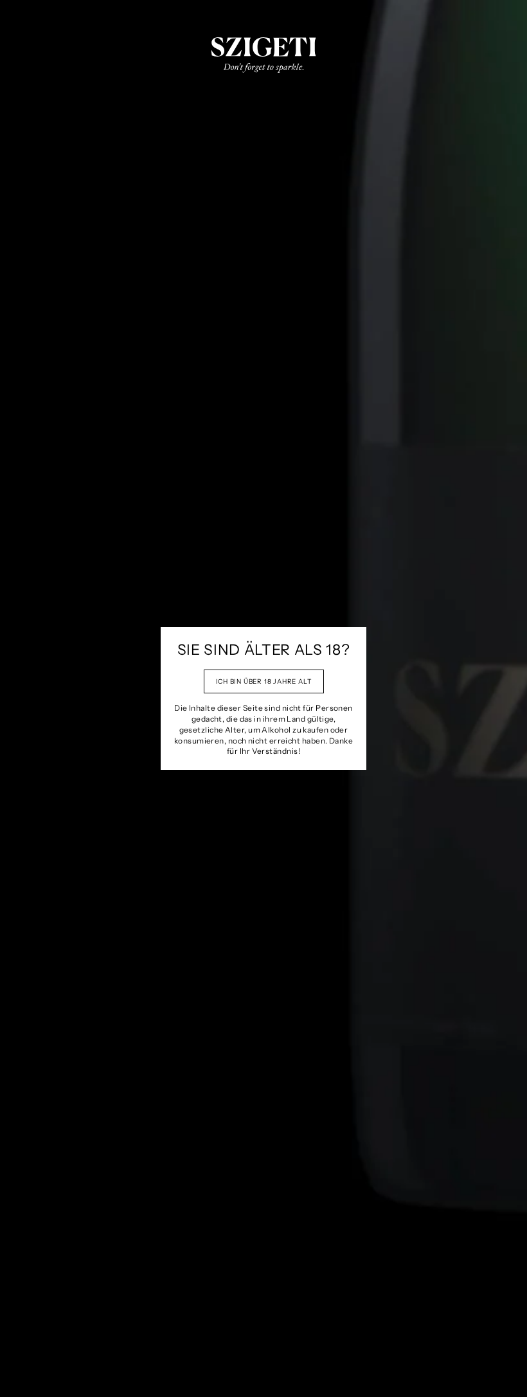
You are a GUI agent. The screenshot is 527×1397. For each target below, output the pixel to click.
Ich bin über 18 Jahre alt (264, 681)
